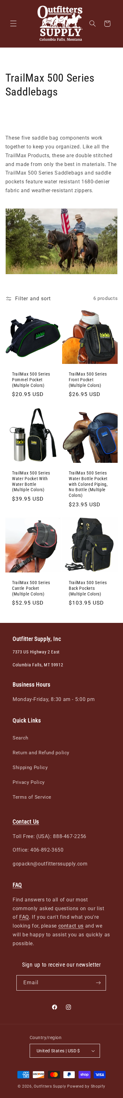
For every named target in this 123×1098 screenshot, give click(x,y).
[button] (13, 23)
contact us (71, 926)
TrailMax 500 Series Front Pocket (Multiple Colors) (88, 380)
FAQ (24, 917)
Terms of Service (32, 797)
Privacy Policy (29, 782)
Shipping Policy (30, 767)
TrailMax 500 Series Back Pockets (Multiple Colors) (88, 588)
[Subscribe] (98, 983)
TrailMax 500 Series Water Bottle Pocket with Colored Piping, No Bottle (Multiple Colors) (88, 483)
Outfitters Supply (50, 1086)
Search (20, 738)
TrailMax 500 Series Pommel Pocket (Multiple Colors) (31, 380)
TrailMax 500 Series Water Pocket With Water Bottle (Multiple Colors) (31, 481)
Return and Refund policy (41, 753)
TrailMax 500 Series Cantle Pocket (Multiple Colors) (31, 588)
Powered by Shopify (86, 1086)
